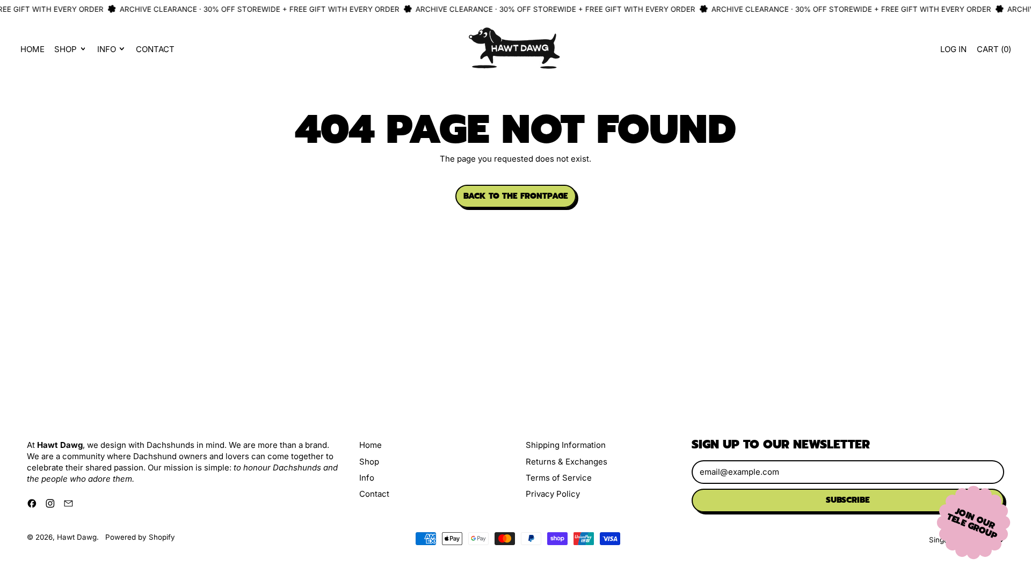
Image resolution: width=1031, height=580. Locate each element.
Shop (369, 461)
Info (366, 478)
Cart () (993, 52)
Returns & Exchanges (566, 461)
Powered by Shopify (140, 537)
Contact (155, 49)
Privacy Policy (553, 494)
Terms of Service (559, 478)
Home (32, 49)
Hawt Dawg (77, 537)
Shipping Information (566, 445)
